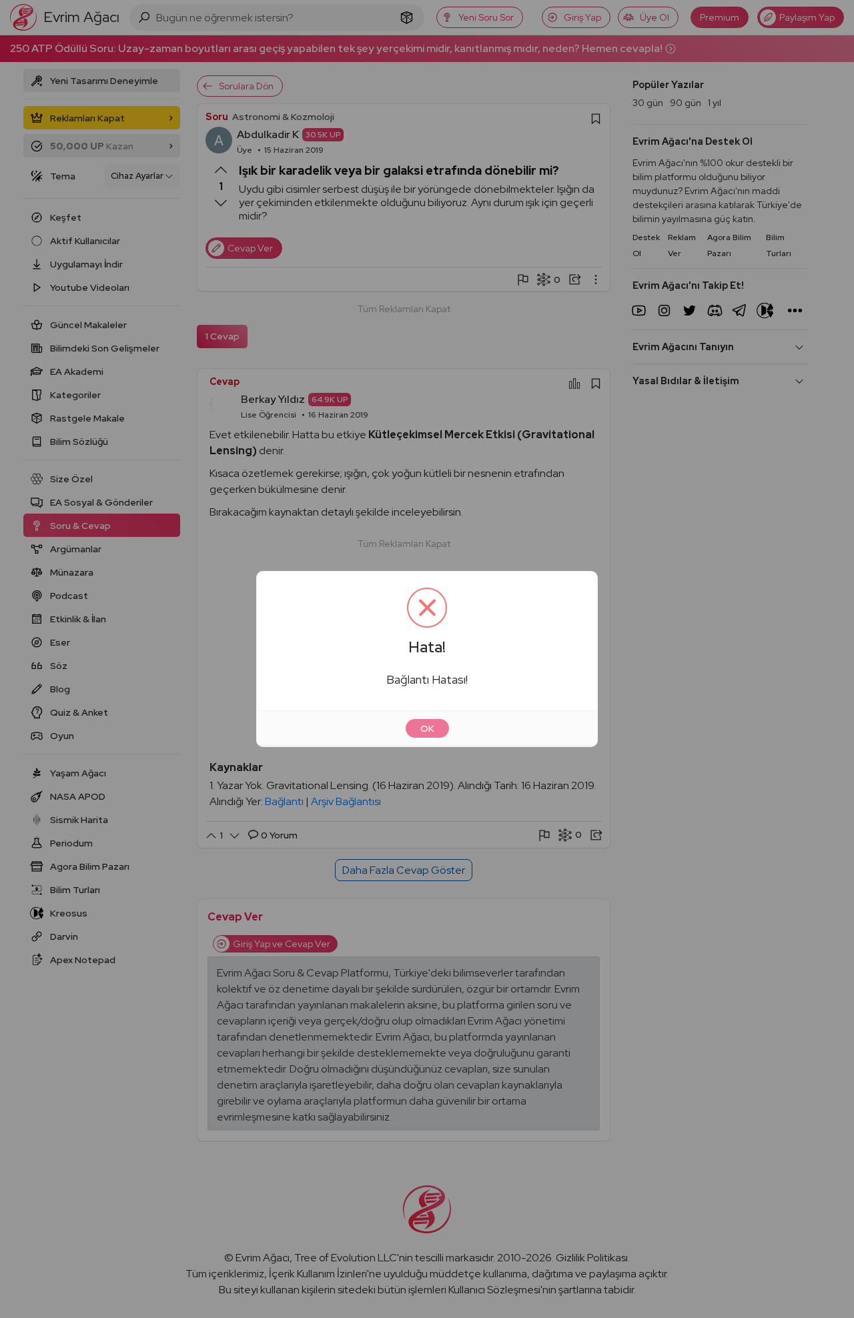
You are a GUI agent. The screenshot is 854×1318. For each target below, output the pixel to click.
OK (427, 728)
